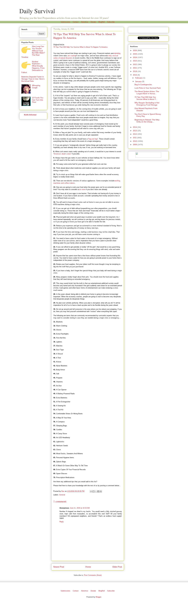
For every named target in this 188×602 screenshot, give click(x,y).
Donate (93, 22)
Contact (76, 22)
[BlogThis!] (93, 491)
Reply (61, 522)
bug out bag (93, 139)
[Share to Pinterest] (100, 491)
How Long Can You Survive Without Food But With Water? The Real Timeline (33, 51)
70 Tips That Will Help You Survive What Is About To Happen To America (80, 47)
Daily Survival (37, 11)
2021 (135, 68)
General (62, 495)
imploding (116, 53)
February (139, 78)
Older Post (117, 567)
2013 (135, 131)
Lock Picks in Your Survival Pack (148, 88)
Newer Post (58, 567)
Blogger (98, 597)
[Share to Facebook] (98, 491)
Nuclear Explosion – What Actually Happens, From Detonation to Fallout (33, 67)
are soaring (72, 56)
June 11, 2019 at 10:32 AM (80, 508)
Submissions (65, 22)
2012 (135, 134)
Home (88, 567)
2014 (135, 127)
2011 (135, 138)
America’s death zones (62, 154)
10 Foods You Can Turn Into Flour (37, 100)
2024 (135, 57)
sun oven (82, 189)
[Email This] (91, 491)
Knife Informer (30, 115)
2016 (135, 75)
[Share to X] (96, 491)
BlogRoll (101, 22)
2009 (135, 145)
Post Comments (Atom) (93, 575)
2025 (135, 54)
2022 (135, 64)
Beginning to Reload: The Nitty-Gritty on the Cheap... (147, 121)
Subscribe (111, 22)
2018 (135, 71)
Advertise (84, 22)
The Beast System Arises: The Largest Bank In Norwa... (147, 92)
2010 (135, 141)
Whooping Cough (36, 86)
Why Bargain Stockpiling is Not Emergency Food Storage (147, 104)
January (138, 81)
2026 (135, 50)
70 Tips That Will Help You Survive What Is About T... (146, 98)
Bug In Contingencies (143, 84)
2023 (135, 61)
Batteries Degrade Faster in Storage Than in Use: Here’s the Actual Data (32, 79)
